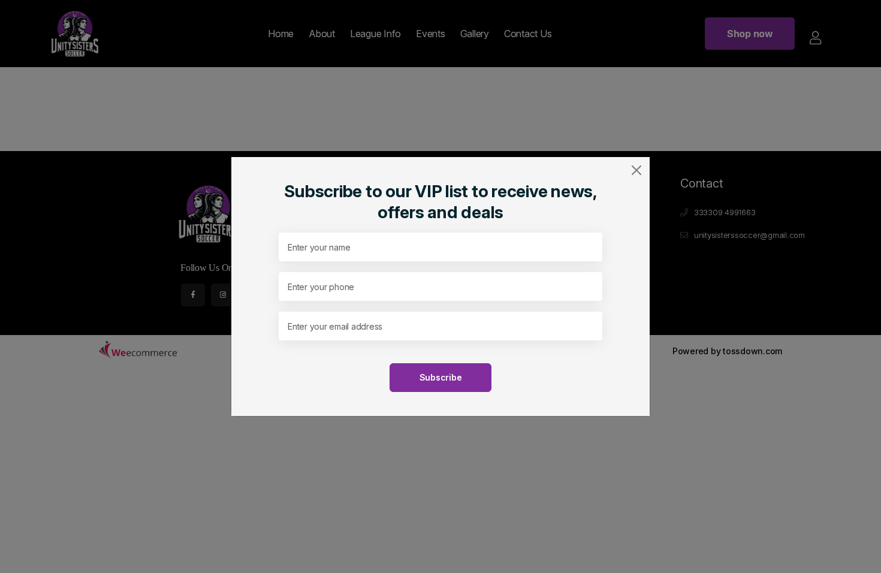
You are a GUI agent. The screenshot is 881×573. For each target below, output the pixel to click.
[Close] (636, 170)
